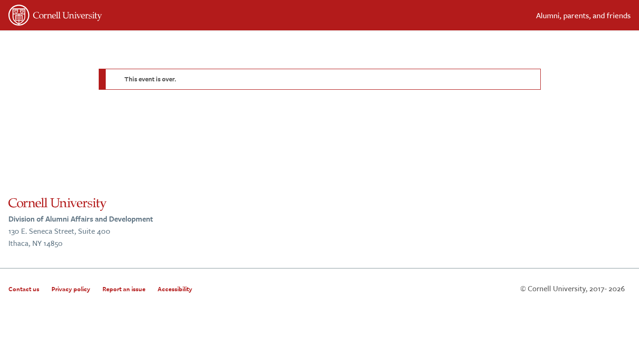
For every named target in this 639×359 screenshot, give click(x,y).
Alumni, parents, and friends (583, 15)
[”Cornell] (160, 17)
